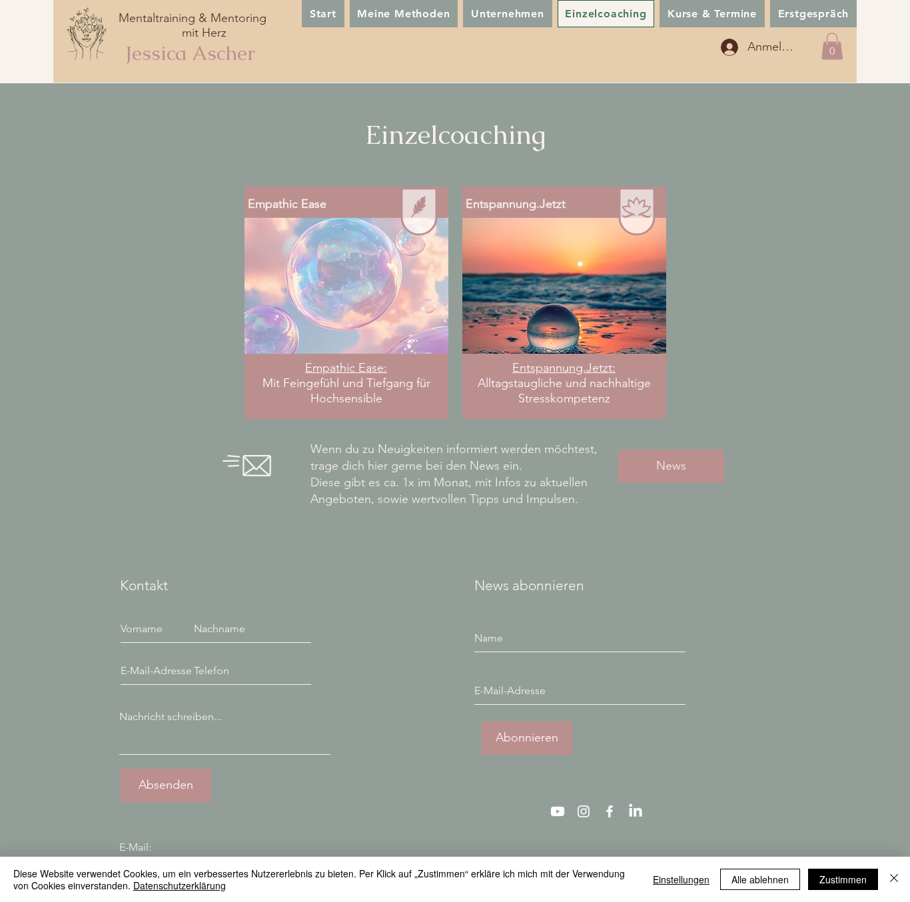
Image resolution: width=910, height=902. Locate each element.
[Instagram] (584, 811)
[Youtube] (558, 811)
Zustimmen (843, 879)
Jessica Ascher (190, 53)
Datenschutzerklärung (179, 885)
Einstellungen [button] (681, 879)
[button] (832, 46)
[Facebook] (610, 811)
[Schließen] (894, 879)
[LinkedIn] (636, 811)
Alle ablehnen (760, 879)
